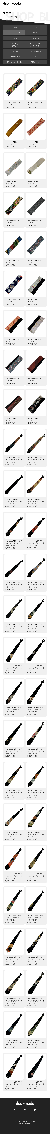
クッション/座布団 (14, 44)
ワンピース (36, 33)
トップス (36, 38)
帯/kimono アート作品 (14, 62)
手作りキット (13, 51)
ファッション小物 (14, 33)
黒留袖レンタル (36, 62)
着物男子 (36, 57)
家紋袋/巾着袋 (36, 51)
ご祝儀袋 (14, 27)
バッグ (36, 27)
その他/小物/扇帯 (14, 57)
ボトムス (14, 38)
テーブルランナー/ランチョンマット (36, 44)
